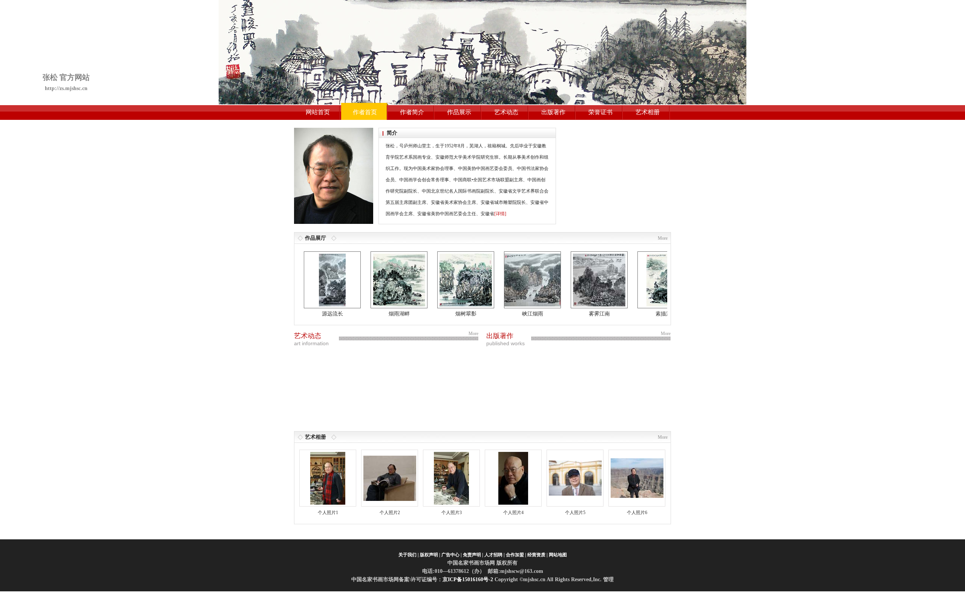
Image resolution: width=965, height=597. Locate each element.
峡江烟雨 (517, 314)
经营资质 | (537, 554)
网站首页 (318, 112)
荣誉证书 (600, 112)
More (663, 238)
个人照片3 (451, 512)
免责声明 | (473, 554)
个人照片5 (575, 512)
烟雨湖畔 (384, 314)
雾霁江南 (584, 314)
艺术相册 (648, 112)
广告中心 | (451, 554)
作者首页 (365, 112)
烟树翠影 (451, 314)
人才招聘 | (494, 554)
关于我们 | (408, 554)
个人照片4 (513, 512)
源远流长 (317, 314)
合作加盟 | (516, 554)
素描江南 (651, 314)
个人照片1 (328, 512)
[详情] (500, 213)
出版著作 (553, 112)
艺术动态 (506, 112)
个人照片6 (637, 512)
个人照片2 (390, 512)
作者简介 (412, 112)
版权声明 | (430, 554)
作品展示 (459, 112)
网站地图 (558, 554)
